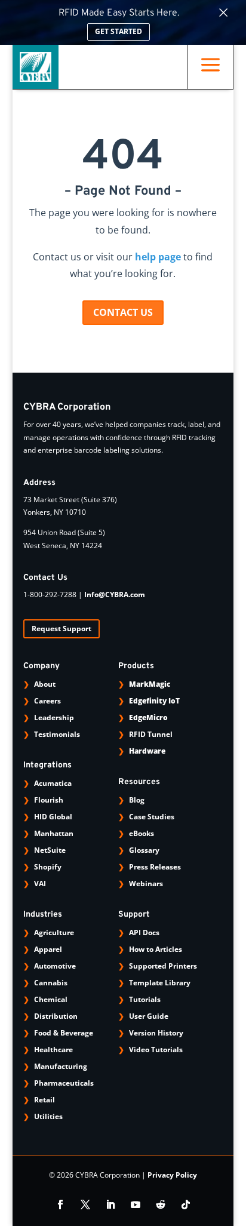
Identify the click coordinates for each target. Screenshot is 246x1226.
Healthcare (53, 1049)
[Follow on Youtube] (135, 1204)
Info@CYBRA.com (114, 594)
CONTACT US (123, 312)
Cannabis (50, 983)
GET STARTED (118, 31)
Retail (44, 1100)
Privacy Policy (172, 1175)
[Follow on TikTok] (185, 1204)
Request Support (61, 628)
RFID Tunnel (151, 734)
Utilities (48, 1116)
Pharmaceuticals (64, 1083)
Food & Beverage (63, 1033)
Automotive (55, 966)
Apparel (48, 949)
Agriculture (54, 932)
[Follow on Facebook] (60, 1204)
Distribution (56, 1016)
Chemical (50, 999)
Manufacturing (60, 1066)
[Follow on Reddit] (160, 1204)
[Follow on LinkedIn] (110, 1204)
